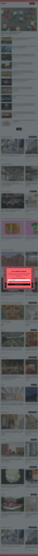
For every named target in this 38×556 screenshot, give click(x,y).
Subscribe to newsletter (19, 284)
